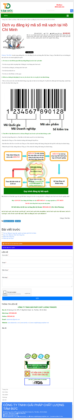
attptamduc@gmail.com (13, 319)
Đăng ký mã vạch (9, 221)
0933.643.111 (12, 413)
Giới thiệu (5, 392)
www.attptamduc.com (14, 322)
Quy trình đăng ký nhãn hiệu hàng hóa (13, 235)
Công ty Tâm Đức (7, 55)
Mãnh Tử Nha (59, 416)
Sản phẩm (5, 394)
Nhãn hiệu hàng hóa (8, 236)
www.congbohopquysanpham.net (40, 322)
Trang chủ (5, 389)
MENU (5, 15)
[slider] (66, 33)
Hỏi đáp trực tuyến (9, 247)
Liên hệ (4, 400)
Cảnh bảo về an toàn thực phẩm (13, 243)
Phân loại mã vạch (8, 238)
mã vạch (17, 221)
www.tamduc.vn (25, 322)
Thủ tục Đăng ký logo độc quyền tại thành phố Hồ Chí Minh (19, 233)
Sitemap (4, 397)
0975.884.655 (22, 413)
